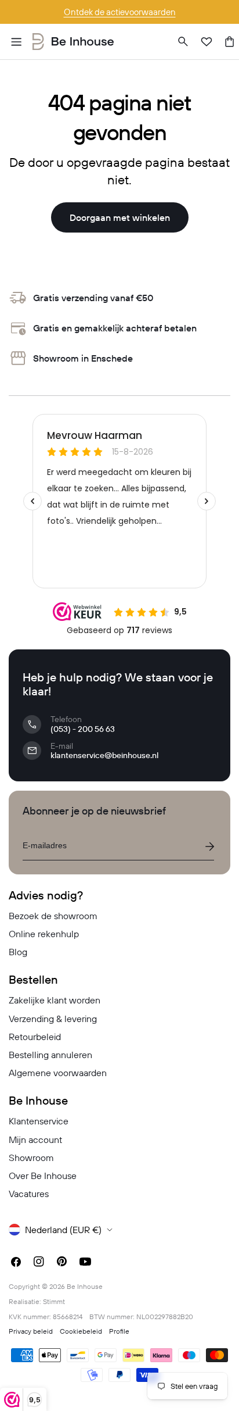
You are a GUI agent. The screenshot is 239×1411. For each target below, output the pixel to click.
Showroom (31, 1157)
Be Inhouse (85, 1286)
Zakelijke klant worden (54, 1000)
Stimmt (54, 1301)
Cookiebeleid (81, 1331)
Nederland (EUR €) (63, 1229)
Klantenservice (38, 1121)
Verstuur (209, 846)
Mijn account (35, 1139)
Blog (18, 952)
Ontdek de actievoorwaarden (120, 11)
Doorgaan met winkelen (120, 217)
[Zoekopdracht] (183, 42)
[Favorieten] (206, 42)
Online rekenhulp (44, 934)
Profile (119, 1331)
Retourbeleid (35, 1036)
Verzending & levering (53, 1018)
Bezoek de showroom (53, 915)
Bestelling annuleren (50, 1054)
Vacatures (29, 1193)
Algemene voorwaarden (58, 1072)
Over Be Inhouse (43, 1175)
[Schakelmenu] (16, 42)
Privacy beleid (31, 1331)
